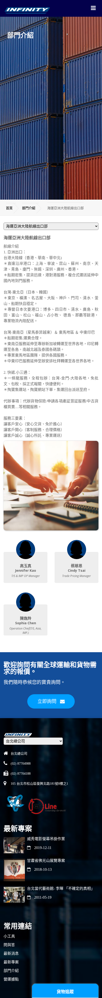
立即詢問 (46, 701)
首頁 (9, 208)
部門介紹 (28, 208)
